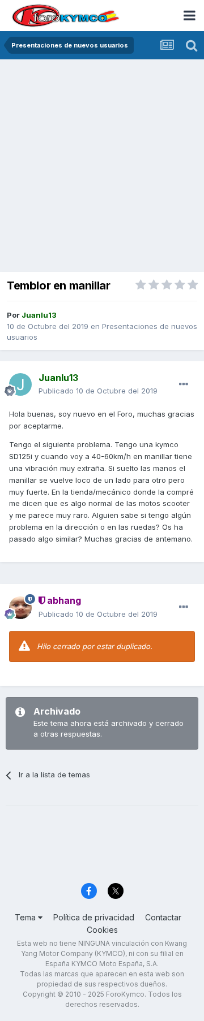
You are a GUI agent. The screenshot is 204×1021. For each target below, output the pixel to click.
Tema (26, 917)
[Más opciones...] (183, 384)
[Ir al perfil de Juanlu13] (20, 384)
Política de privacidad (93, 917)
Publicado (98, 390)
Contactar (163, 917)
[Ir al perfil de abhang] (20, 607)
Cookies (102, 930)
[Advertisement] (102, 167)
